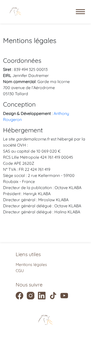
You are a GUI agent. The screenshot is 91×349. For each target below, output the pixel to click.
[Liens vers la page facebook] (19, 295)
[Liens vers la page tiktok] (53, 295)
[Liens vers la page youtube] (64, 295)
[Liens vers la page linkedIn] (42, 295)
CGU (20, 270)
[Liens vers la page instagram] (30, 295)
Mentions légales (31, 264)
